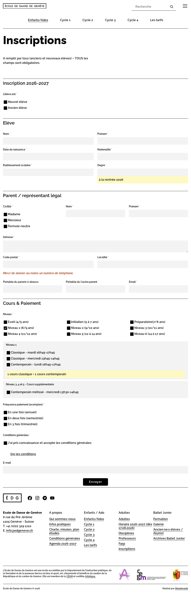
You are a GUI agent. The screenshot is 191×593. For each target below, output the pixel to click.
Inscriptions (127, 549)
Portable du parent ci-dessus (20, 281)
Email (133, 281)
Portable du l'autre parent (81, 281)
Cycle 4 (133, 20)
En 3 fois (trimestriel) (22, 424)
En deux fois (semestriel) (25, 418)
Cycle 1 (65, 20)
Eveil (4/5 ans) (18, 322)
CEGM (69, 576)
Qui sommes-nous (62, 519)
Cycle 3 (110, 20)
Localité (103, 257)
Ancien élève (17, 108)
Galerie (158, 524)
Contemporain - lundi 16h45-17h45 (35, 364)
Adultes (124, 519)
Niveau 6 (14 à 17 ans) (149, 334)
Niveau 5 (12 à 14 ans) (85, 334)
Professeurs (127, 538)
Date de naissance (15, 149)
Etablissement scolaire (17, 165)
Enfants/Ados (38, 20)
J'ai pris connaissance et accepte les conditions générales (49, 443)
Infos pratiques (60, 524)
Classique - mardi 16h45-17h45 (32, 352)
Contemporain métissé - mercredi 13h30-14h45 (44, 392)
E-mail (7, 462)
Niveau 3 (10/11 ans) (149, 328)
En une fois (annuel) (22, 412)
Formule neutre (18, 226)
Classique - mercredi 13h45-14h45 (35, 358)
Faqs (122, 543)
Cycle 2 (87, 20)
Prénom (102, 133)
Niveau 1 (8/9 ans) (20, 328)
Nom (6, 133)
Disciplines (126, 533)
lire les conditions (23, 454)
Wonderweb (181, 588)
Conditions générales (64, 538)
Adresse (8, 237)
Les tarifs (156, 20)
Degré (101, 165)
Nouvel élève (17, 102)
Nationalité (104, 149)
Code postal (11, 257)
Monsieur (14, 220)
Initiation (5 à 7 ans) (84, 322)
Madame (13, 214)
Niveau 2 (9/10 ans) (84, 328)
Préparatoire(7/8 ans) (149, 322)
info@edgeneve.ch (19, 530)
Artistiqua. (90, 576)
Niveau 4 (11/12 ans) (22, 334)
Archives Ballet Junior (169, 538)
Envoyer (95, 482)
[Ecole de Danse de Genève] (24, 6)
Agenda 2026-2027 (62, 543)
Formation (160, 519)
